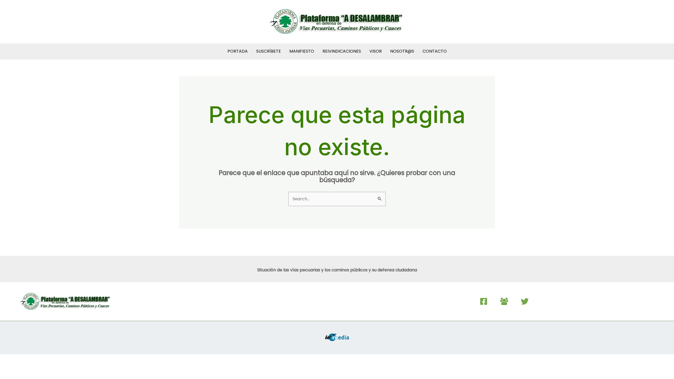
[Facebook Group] (504, 301)
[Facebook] (484, 301)
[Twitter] (525, 301)
